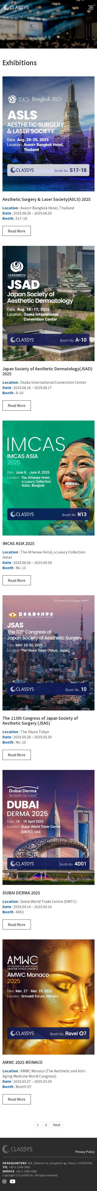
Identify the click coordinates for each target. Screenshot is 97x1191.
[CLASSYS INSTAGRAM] (4, 1180)
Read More (16, 230)
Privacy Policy (85, 1151)
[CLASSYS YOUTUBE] (12, 1180)
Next (56, 1124)
